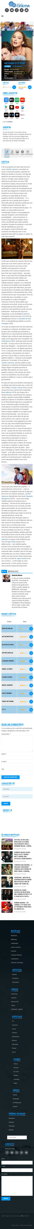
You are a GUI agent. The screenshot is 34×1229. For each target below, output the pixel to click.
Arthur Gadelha (7, 653)
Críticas (16, 1064)
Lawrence (26, 314)
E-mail (4, 762)
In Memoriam (15, 1036)
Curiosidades (27, 154)
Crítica (7, 154)
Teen (21, 74)
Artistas (14, 974)
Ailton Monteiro (7, 636)
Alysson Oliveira (8, 645)
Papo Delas (15, 1044)
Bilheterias (14, 939)
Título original (8, 71)
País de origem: (9, 78)
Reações (11, 1130)
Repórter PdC (15, 1002)
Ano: (5, 76)
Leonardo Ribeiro (8, 661)
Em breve (16, 1068)
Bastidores (14, 935)
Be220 (27, 1216)
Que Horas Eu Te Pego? (14, 63)
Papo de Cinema (10, 1216)
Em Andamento (17, 1102)
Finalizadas (16, 1099)
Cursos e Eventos (16, 947)
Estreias (16, 1075)
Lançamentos (15, 959)
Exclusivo (13, 951)
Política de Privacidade (26, 1225)
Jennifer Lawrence (12, 169)
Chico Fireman (7, 693)
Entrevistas (15, 978)
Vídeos (22, 154)
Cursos (14, 1029)
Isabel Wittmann (7, 701)
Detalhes (12, 154)
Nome (4, 754)
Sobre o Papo (15, 1225)
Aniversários (15, 982)
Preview (14, 1048)
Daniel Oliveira (7, 669)
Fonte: (4, 121)
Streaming (16, 1079)
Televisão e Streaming (17, 962)
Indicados (11, 1122)
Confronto (15, 1025)
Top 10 (14, 1052)
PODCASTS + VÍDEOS (17, 1009)
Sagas (15, 1083)
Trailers (13, 1005)
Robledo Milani (17, 575)
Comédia (16, 74)
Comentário (5, 734)
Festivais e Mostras (16, 955)
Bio (5, 571)
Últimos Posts (14, 571)
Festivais (14, 1033)
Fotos (17, 154)
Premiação (12, 1126)
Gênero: (6, 74)
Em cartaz (16, 1071)
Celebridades (14, 943)
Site (2, 769)
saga (11, 542)
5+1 (13, 1021)
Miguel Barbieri (7, 685)
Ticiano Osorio (7, 677)
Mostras (14, 1040)
